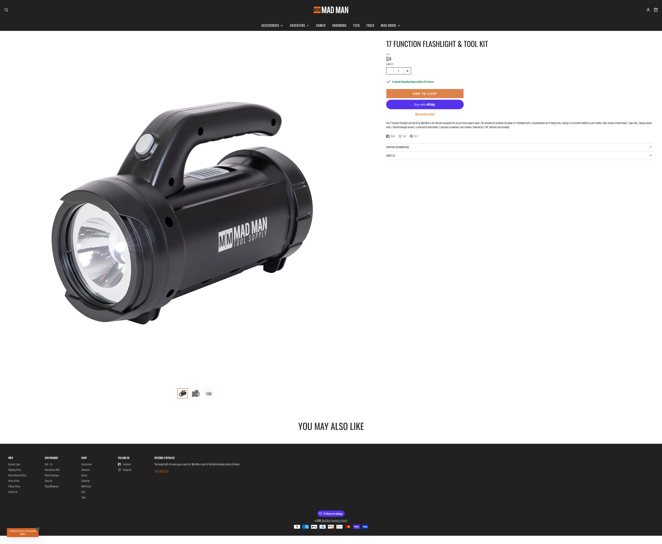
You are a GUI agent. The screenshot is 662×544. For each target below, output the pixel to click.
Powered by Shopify (339, 520)
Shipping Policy (14, 469)
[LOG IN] (648, 10)
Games (321, 25)
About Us (48, 480)
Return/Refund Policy (17, 475)
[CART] (656, 10)
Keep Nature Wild (52, 469)
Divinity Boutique (52, 475)
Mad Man (326, 520)
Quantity (389, 64)
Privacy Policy (14, 486)
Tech (356, 25)
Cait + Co (48, 464)
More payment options (425, 114)
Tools (370, 25)
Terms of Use (13, 480)
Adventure (297, 25)
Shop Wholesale (51, 486)
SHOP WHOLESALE (161, 471)
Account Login (14, 464)
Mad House (388, 25)
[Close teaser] (38, 529)
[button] (23, 532)
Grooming (339, 25)
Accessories (270, 25)
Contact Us (12, 491)
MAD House (86, 486)
